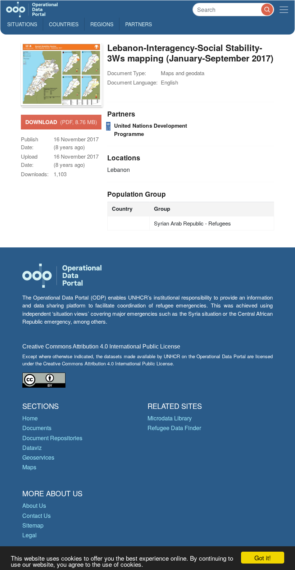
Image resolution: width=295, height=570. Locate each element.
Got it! (262, 557)
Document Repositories (52, 438)
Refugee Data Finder (174, 428)
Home (30, 418)
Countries (63, 24)
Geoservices (38, 457)
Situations (22, 24)
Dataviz (32, 447)
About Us (34, 505)
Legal (29, 535)
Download (61, 122)
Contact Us (36, 515)
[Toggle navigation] (284, 9)
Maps (29, 467)
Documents (36, 428)
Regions (101, 24)
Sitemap (33, 525)
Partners (138, 24)
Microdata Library (170, 418)
